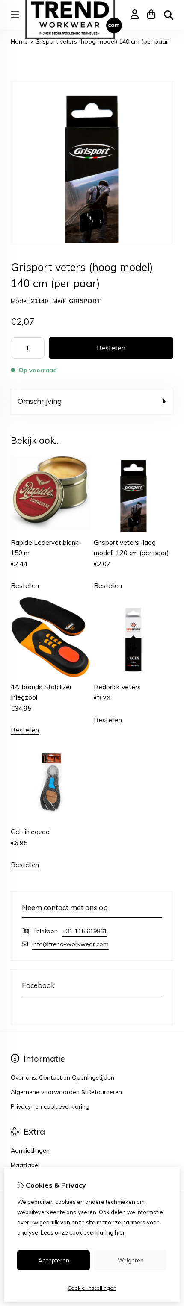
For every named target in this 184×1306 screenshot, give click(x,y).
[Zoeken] (168, 15)
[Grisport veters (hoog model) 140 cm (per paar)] (92, 241)
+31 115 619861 (84, 931)
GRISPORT (85, 301)
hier (120, 1232)
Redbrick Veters (117, 687)
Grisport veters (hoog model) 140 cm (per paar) (102, 41)
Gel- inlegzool (31, 832)
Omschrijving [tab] (40, 401)
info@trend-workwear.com (70, 944)
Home (19, 41)
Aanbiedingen (30, 1150)
